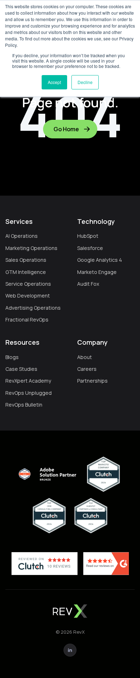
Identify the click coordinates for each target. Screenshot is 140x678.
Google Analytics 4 (99, 259)
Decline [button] (85, 82)
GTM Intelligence (25, 272)
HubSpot (87, 235)
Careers (87, 368)
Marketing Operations (31, 248)
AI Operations (21, 235)
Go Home (66, 129)
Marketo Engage (97, 272)
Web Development (27, 295)
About (84, 357)
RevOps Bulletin (23, 404)
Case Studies (21, 368)
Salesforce (90, 248)
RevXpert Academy (28, 380)
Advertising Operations (33, 307)
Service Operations (28, 283)
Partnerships (92, 380)
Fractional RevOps (26, 319)
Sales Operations (25, 259)
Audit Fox (88, 283)
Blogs (12, 357)
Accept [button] (54, 82)
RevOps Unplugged (28, 392)
